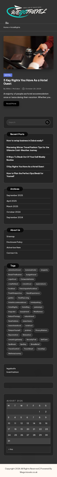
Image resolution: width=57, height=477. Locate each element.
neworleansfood (14, 326)
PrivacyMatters (41, 330)
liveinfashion (13, 372)
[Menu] (6, 23)
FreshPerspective (15, 293)
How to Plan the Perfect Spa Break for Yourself (25, 175)
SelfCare (44, 340)
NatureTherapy (14, 316)
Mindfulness (38, 312)
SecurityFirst (31, 340)
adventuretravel (14, 270)
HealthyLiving (23, 298)
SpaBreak (12, 344)
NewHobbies (13, 321)
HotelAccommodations (17, 302)
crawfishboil (13, 284)
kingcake (11, 312)
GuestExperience (33, 293)
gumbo (11, 298)
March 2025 (12, 206)
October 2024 (14, 212)
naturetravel (29, 316)
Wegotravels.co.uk (28, 472)
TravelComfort (13, 349)
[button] (47, 122)
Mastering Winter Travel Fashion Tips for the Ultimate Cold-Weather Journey (28, 149)
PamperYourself (14, 330)
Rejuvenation (13, 335)
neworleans (27, 321)
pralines (28, 330)
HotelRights (12, 307)
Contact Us (12, 253)
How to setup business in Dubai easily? (25, 140)
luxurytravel (24, 312)
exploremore (41, 284)
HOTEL (8, 75)
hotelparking (36, 302)
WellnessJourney (14, 354)
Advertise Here (14, 247)
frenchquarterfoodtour (28, 289)
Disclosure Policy (15, 242)
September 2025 (15, 195)
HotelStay (26, 307)
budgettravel (31, 275)
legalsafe (11, 368)
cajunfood (12, 279)
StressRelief (35, 344)
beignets (44, 270)
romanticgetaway (15, 340)
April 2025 (12, 201)
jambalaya (38, 307)
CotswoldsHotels (27, 279)
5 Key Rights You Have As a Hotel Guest (26, 81)
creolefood (27, 284)
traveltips (41, 349)
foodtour (11, 289)
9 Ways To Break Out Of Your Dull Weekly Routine (26, 158)
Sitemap (11, 236)
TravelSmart (28, 349)
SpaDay (23, 344)
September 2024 (15, 217)
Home (6, 27)
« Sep (10, 449)
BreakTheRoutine (15, 275)
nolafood (28, 326)
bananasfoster (30, 270)
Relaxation (27, 335)
